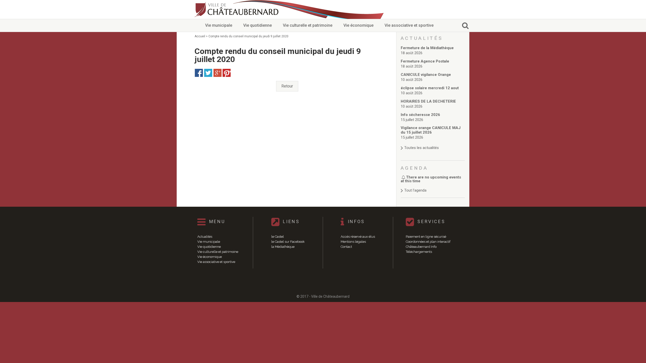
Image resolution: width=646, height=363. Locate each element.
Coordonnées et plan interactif (428, 242)
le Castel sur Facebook (288, 242)
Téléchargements (419, 252)
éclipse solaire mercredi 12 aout (430, 88)
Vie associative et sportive (409, 25)
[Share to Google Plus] (217, 73)
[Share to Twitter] (208, 73)
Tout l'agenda (415, 190)
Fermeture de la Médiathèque (427, 48)
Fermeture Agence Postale (425, 61)
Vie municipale (218, 25)
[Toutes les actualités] (433, 142)
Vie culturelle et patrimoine (307, 25)
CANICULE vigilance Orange (426, 74)
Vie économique (358, 25)
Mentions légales (353, 242)
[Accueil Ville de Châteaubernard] (237, 9)
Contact (346, 247)
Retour (287, 86)
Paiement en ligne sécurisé (426, 236)
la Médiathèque (282, 247)
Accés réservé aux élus (358, 236)
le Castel (277, 236)
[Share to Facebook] (199, 73)
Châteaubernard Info (421, 247)
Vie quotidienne (257, 25)
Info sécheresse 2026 (420, 114)
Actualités (204, 236)
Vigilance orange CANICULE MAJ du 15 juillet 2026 (431, 130)
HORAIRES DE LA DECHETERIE (428, 101)
